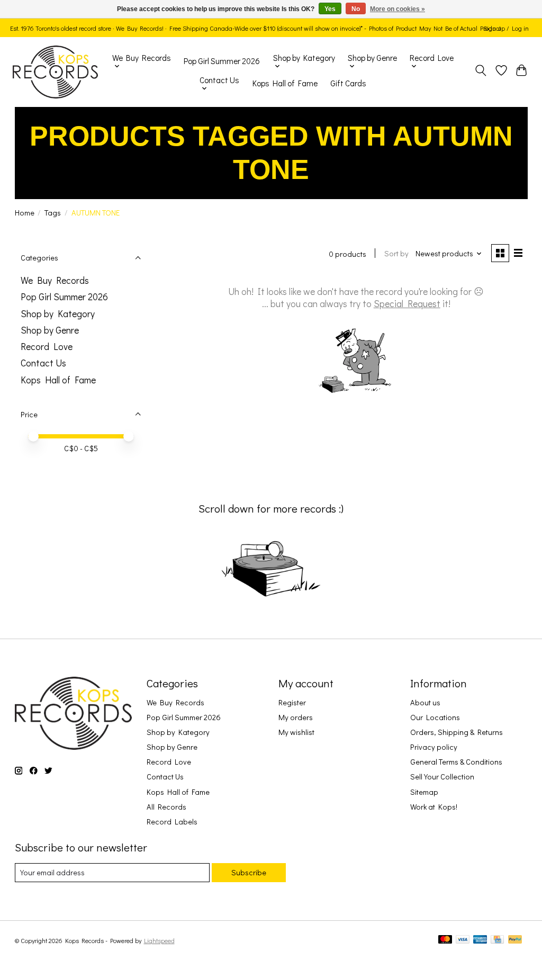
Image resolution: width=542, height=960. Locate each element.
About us (425, 702)
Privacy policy (433, 747)
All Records (166, 807)
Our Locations (435, 717)
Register (292, 702)
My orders (295, 717)
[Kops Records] (55, 72)
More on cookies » (397, 9)
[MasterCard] (445, 940)
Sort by (396, 253)
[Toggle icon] (480, 72)
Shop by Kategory (58, 314)
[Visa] (462, 940)
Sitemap (424, 792)
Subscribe (248, 872)
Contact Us (43, 363)
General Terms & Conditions (456, 762)
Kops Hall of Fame (285, 83)
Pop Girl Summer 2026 (222, 61)
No (355, 9)
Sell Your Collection (442, 776)
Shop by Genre (50, 330)
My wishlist (296, 732)
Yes (330, 9)
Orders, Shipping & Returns (456, 732)
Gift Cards (348, 83)
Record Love (47, 346)
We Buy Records (55, 280)
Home (24, 213)
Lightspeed (159, 940)
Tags (52, 213)
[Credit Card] (497, 940)
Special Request (407, 304)
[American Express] (480, 940)
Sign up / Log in (506, 28)
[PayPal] (515, 940)
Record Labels (172, 822)
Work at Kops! (433, 807)
